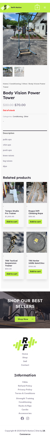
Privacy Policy (25, 389)
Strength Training (25, 398)
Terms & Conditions (25, 393)
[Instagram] (27, 418)
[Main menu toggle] (44, 7)
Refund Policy (25, 386)
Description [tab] (8, 133)
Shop (25, 357)
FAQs (25, 382)
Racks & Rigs (25, 406)
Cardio (25, 409)
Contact (25, 365)
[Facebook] (22, 418)
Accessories (25, 413)
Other (24, 84)
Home (5, 84)
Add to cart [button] (12, 221)
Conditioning (15, 84)
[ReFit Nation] (11, 7)
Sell (25, 361)
